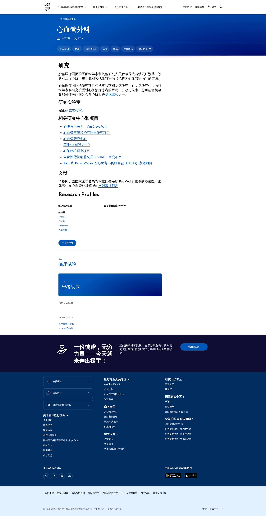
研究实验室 (73, 110)
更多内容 (143, 48)
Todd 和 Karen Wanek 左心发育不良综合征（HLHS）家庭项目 (107, 163)
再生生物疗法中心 (76, 145)
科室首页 (64, 48)
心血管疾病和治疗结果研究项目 (86, 133)
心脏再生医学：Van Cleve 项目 (85, 127)
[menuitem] (64, 48)
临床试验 (111, 94)
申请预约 (67, 243)
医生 (115, 48)
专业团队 (128, 48)
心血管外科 (73, 29)
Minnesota (63, 225)
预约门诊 (66, 38)
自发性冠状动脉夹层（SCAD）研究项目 (92, 157)
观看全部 (62, 230)
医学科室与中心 (68, 19)
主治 (105, 48)
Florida (61, 221)
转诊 (80, 38)
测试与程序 (91, 48)
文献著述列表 (108, 186)
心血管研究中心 (75, 139)
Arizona (62, 216)
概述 (77, 48)
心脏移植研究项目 (76, 151)
